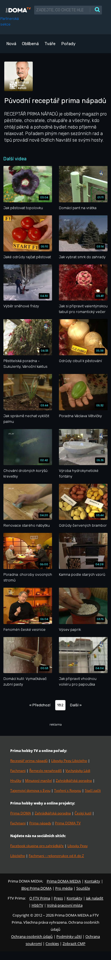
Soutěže (83, 888)
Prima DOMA (20, 813)
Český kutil (83, 813)
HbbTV (37, 905)
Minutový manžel (38, 780)
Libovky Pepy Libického (69, 760)
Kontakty (92, 881)
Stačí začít (93, 790)
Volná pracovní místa (65, 905)
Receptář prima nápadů (29, 760)
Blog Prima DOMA (36, 888)
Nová (11, 43)
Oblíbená (30, 43)
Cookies (52, 943)
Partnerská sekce (9, 21)
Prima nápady (40, 823)
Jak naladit (94, 898)
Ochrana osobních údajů (32, 936)
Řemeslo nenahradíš (45, 770)
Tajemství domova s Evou (30, 790)
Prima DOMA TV (68, 823)
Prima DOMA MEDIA (64, 881)
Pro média (64, 888)
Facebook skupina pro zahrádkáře (37, 845)
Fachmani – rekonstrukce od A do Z (56, 855)
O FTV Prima (39, 898)
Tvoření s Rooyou (67, 790)
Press (58, 898)
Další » (76, 705)
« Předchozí (39, 705)
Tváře (50, 43)
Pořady (68, 43)
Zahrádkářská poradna (74, 780)
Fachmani (18, 770)
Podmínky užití (69, 936)
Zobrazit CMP (74, 943)
